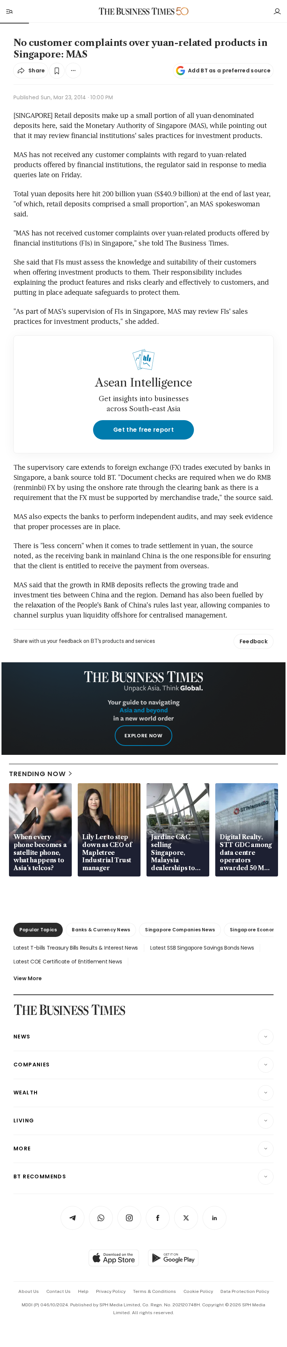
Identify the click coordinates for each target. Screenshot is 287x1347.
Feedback (254, 641)
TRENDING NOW (37, 773)
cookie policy (198, 1291)
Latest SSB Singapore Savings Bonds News (202, 947)
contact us (58, 1291)
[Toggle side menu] (9, 11)
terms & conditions (154, 1291)
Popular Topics (38, 929)
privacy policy (111, 1291)
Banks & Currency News (101, 929)
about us (28, 1291)
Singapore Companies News (180, 929)
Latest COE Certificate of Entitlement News (67, 961)
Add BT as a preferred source (229, 70)
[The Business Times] (137, 11)
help (83, 1291)
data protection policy (244, 1291)
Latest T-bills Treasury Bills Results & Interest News (75, 947)
